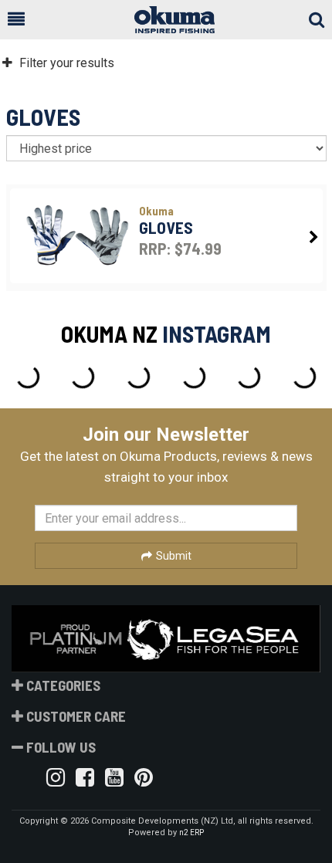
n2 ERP (191, 832)
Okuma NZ (109, 333)
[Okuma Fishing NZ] (166, 19)
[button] (16, 19)
